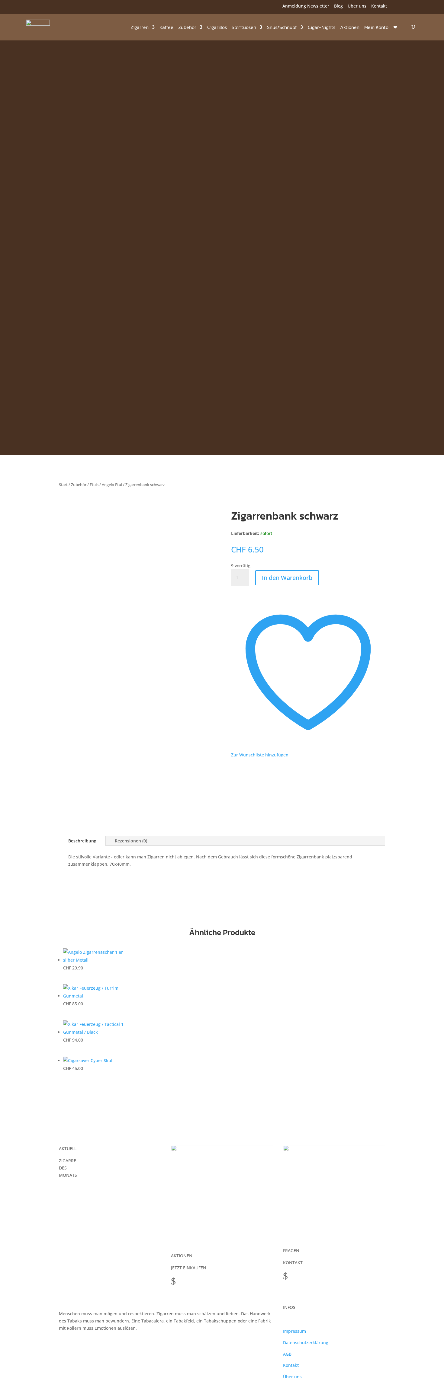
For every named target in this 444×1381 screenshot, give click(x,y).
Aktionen (349, 27)
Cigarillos (217, 27)
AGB (287, 1354)
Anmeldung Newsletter (305, 6)
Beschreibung (82, 841)
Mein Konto (376, 27)
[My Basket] (404, 27)
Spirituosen (244, 27)
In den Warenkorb (287, 578)
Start (63, 484)
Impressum (294, 1331)
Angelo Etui (112, 484)
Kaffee (166, 27)
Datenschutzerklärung (305, 1342)
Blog (338, 6)
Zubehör (187, 27)
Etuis (94, 484)
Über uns (357, 6)
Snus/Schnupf (282, 27)
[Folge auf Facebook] (30, 7)
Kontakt (379, 6)
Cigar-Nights (321, 27)
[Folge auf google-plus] (55, 7)
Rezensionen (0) (131, 841)
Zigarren (139, 27)
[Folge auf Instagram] (42, 7)
